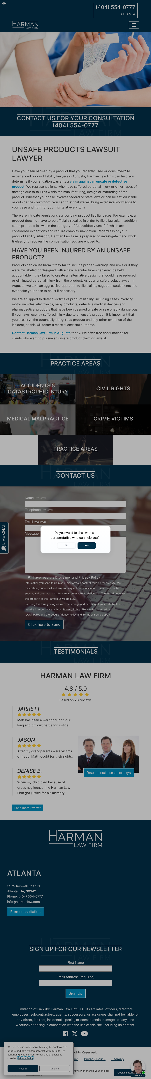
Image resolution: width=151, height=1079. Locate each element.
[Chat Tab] (75, 539)
